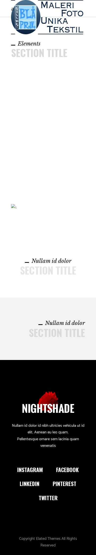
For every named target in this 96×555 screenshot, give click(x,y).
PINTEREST (64, 483)
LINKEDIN (29, 483)
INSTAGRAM (30, 470)
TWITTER (48, 498)
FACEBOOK (67, 470)
